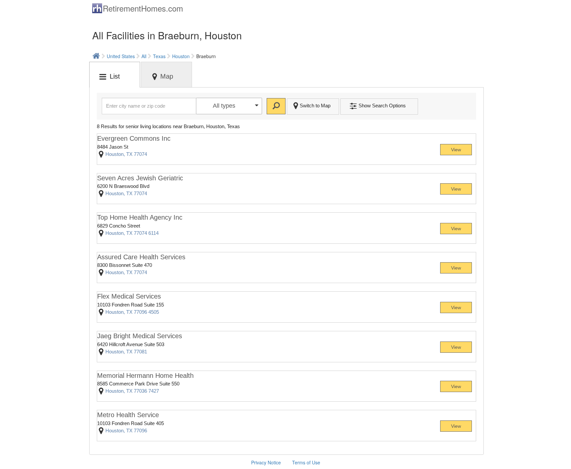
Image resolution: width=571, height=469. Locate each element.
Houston (181, 56)
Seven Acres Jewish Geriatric (140, 178)
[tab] (114, 75)
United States (121, 56)
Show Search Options (382, 105)
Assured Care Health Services (141, 257)
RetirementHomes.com (143, 8)
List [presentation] (115, 76)
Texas (159, 56)
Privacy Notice (266, 462)
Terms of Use (306, 462)
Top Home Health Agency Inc (139, 217)
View (456, 149)
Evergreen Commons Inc (134, 138)
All (143, 56)
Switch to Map (315, 105)
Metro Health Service (128, 414)
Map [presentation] (166, 76)
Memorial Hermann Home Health (145, 375)
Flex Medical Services (129, 296)
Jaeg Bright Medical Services (139, 336)
